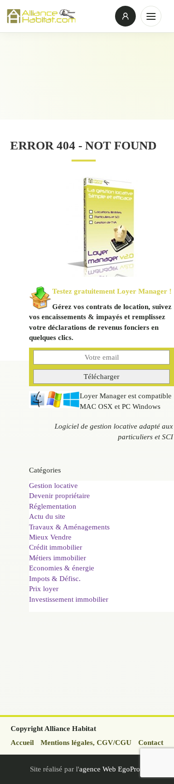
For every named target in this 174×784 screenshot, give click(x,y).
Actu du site (47, 516)
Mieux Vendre (50, 537)
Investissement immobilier (68, 599)
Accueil (22, 742)
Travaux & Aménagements (69, 527)
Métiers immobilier (57, 558)
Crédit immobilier (55, 547)
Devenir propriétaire (59, 496)
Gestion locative (53, 485)
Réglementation (52, 506)
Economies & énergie (61, 568)
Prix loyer (43, 589)
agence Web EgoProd (111, 769)
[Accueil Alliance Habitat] (58, 16)
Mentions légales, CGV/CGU (86, 742)
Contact (150, 742)
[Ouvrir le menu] (151, 16)
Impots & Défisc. (55, 578)
